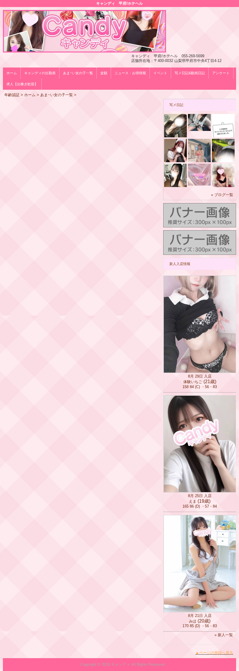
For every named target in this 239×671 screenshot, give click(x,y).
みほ (192, 621)
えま (192, 501)
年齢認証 (12, 95)
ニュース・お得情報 (130, 73)
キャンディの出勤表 (40, 73)
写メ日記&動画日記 (190, 73)
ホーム (11, 73)
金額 (103, 73)
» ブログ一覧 (222, 195)
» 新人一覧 (224, 635)
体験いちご (192, 382)
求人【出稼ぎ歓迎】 (22, 84)
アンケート (221, 73)
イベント (160, 73)
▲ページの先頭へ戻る (214, 653)
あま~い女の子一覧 (78, 73)
